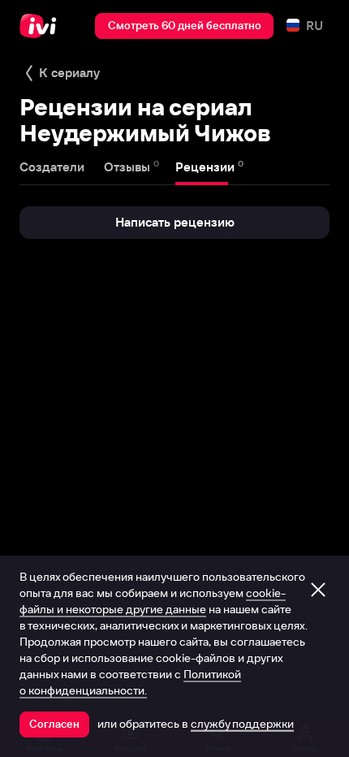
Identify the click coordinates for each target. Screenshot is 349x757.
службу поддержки (242, 723)
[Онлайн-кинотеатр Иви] (41, 26)
